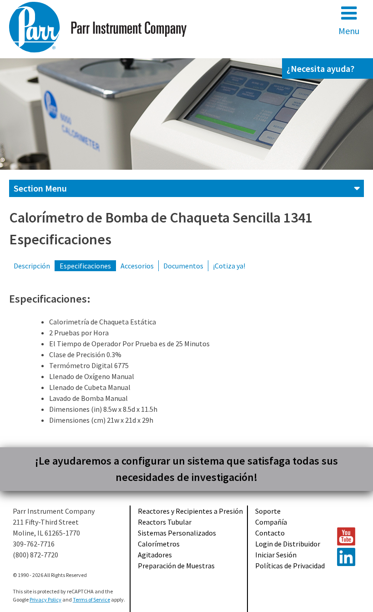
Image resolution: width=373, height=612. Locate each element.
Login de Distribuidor (287, 543)
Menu (348, 30)
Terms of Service (91, 599)
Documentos (183, 265)
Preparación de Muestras (176, 565)
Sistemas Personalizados (177, 532)
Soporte (268, 511)
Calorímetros (159, 543)
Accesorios (137, 265)
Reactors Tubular (165, 521)
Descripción (32, 265)
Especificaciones (85, 265)
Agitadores (155, 554)
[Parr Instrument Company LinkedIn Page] (346, 557)
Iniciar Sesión (276, 554)
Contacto (270, 532)
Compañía (271, 521)
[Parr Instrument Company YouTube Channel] (346, 536)
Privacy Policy (45, 599)
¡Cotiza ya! (229, 265)
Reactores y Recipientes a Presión (190, 511)
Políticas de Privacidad (290, 565)
